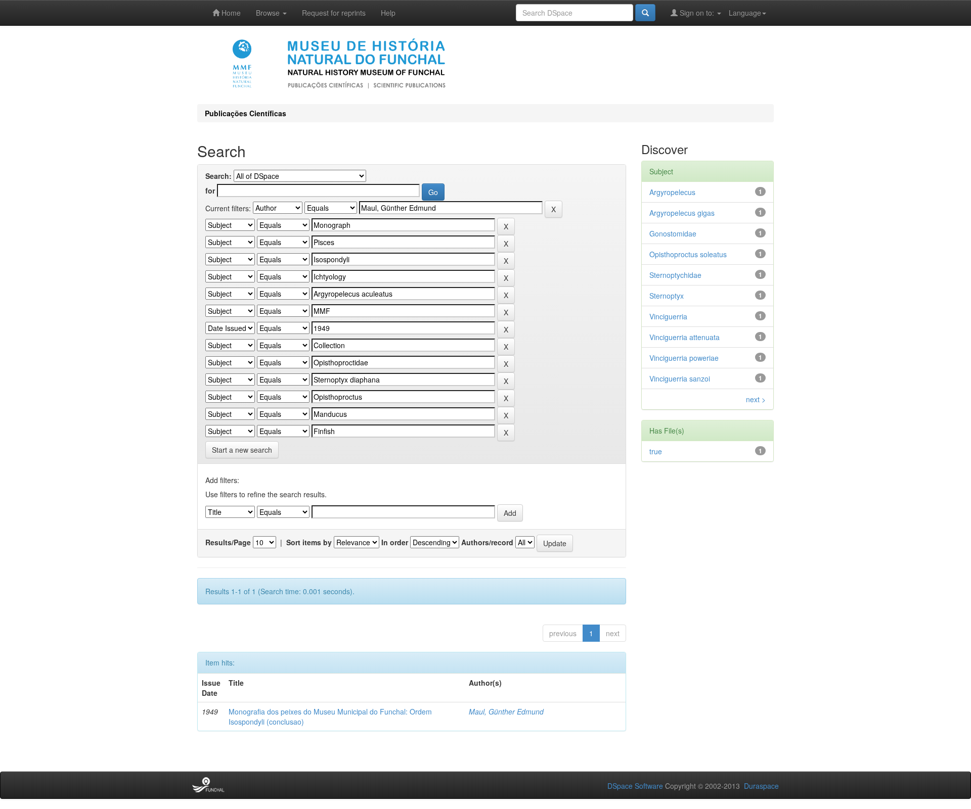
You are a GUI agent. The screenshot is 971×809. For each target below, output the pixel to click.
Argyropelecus (672, 192)
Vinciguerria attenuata (684, 337)
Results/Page (228, 542)
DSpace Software (635, 786)
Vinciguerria (668, 316)
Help (388, 13)
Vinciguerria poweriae (684, 358)
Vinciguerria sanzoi (679, 378)
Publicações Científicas (245, 113)
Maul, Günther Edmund (506, 711)
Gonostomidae (672, 233)
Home (230, 13)
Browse (269, 13)
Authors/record (487, 542)
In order (394, 542)
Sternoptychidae (675, 275)
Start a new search (242, 450)
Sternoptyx (666, 296)
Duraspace (761, 786)
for (210, 190)
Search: (218, 176)
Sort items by (309, 542)
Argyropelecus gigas (682, 213)
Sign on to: (697, 13)
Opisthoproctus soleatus (688, 254)
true (655, 451)
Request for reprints (334, 13)
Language (745, 13)
